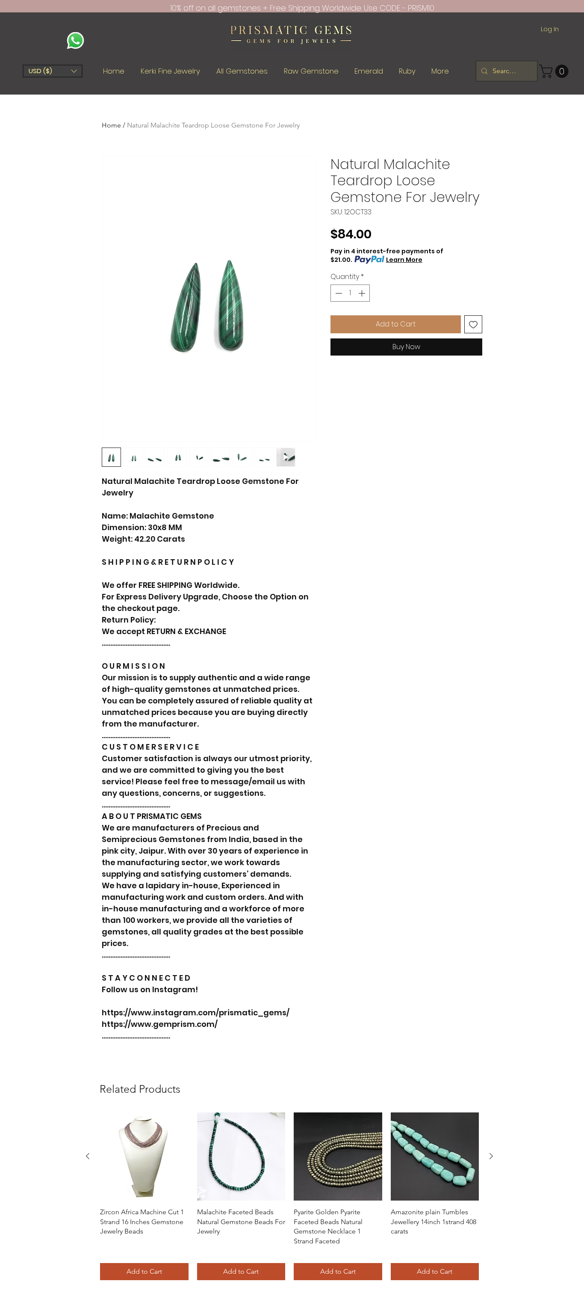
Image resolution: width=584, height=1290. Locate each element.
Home (111, 125)
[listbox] (53, 71)
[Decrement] (338, 293)
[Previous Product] (88, 1156)
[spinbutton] (350, 293)
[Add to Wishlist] (473, 324)
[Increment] (363, 293)
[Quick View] (144, 1156)
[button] (53, 71)
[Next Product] (491, 1156)
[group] (289, 1196)
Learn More (404, 259)
